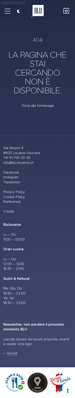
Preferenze (12, 202)
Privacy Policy (14, 192)
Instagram (10, 177)
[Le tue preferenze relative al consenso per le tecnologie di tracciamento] (68, 391)
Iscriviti (12, 353)
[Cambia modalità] (17, 11)
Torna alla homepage (37, 106)
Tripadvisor (11, 182)
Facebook (11, 172)
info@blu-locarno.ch (18, 163)
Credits (8, 211)
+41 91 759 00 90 (17, 158)
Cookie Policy (14, 197)
